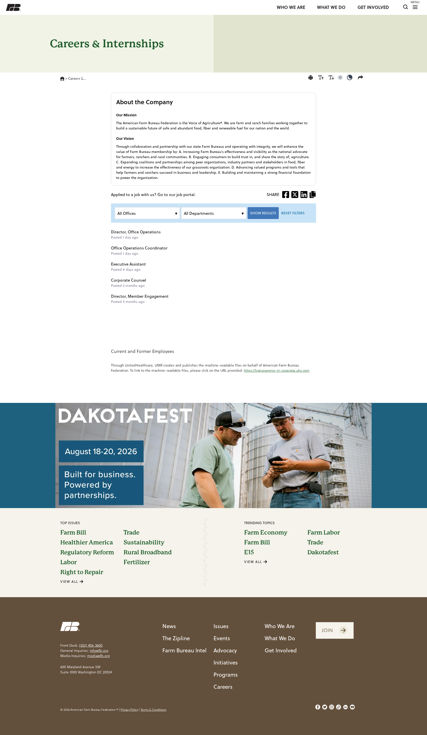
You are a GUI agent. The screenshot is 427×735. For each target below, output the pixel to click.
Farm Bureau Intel (184, 650)
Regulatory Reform (87, 552)
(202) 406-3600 (91, 645)
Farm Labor (323, 533)
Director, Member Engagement (140, 296)
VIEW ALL (70, 581)
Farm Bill (73, 533)
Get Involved (281, 650)
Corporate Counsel (128, 280)
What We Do (280, 638)
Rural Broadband (148, 552)
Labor (68, 562)
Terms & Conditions (153, 710)
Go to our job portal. (176, 194)
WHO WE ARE (291, 7)
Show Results (263, 213)
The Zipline (176, 638)
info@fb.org (99, 650)
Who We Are (280, 626)
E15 (249, 552)
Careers (223, 686)
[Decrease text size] (331, 77)
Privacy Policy (129, 710)
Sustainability (144, 542)
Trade (131, 533)
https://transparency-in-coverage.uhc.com (276, 370)
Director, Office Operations (136, 232)
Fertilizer (137, 562)
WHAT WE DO (331, 7)
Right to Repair (81, 572)
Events (222, 638)
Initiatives (226, 662)
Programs (226, 674)
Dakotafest (323, 552)
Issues (221, 626)
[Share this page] (361, 77)
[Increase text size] (321, 77)
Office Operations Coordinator (139, 248)
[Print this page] (310, 77)
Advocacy (225, 650)
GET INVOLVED (373, 7)
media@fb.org (98, 655)
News (169, 626)
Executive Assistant (128, 264)
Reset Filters (293, 213)
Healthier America (86, 542)
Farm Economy (265, 533)
